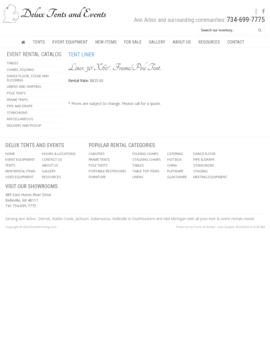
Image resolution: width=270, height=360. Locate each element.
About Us (182, 42)
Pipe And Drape (20, 106)
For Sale (133, 42)
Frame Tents (17, 99)
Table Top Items (146, 171)
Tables (12, 63)
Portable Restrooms (107, 171)
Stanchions (17, 112)
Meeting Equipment (210, 176)
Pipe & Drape (204, 159)
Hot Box (174, 159)
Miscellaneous (20, 118)
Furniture (97, 176)
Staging (200, 171)
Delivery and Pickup (24, 125)
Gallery (157, 42)
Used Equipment (19, 176)
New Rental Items (20, 171)
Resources (209, 42)
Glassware (177, 176)
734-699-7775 (246, 19)
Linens (137, 176)
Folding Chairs (145, 153)
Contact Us (52, 159)
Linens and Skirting (24, 86)
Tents (39, 42)
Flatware (175, 171)
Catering (175, 153)
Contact (235, 42)
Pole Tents (16, 93)
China (172, 165)
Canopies (97, 153)
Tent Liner (81, 54)
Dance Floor (204, 153)
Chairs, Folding (20, 69)
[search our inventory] (260, 30)
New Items (106, 42)
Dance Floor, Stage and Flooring (28, 78)
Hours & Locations (59, 153)
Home (10, 153)
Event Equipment (70, 42)
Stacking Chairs (146, 159)
